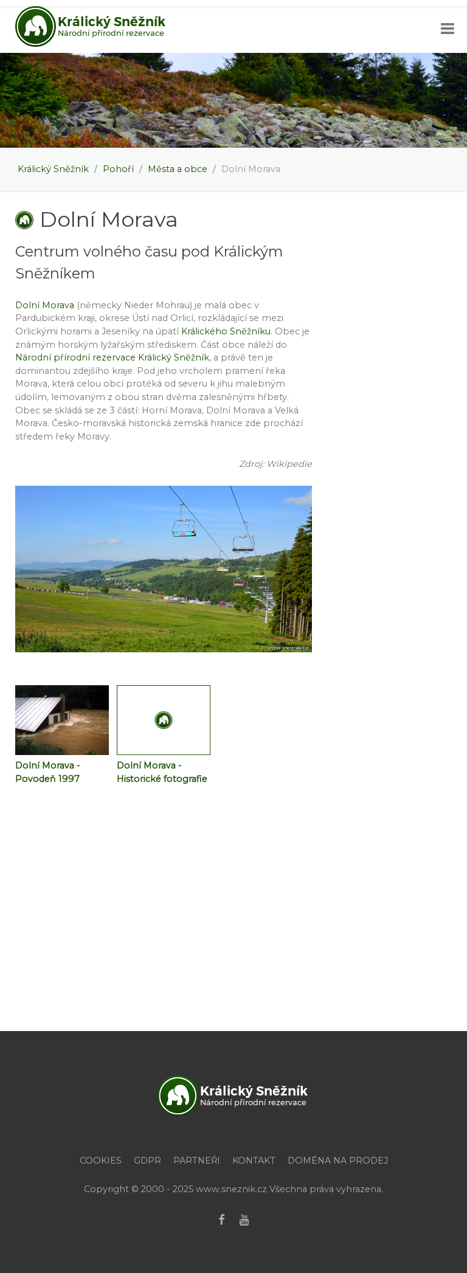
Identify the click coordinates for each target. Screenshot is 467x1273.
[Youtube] (244, 1220)
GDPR (147, 1160)
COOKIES (101, 1160)
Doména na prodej (338, 1160)
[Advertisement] (233, 931)
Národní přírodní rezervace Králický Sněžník (112, 357)
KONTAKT (253, 1160)
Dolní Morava (44, 305)
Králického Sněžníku (226, 331)
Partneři (196, 1160)
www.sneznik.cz (231, 1189)
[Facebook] (221, 1220)
